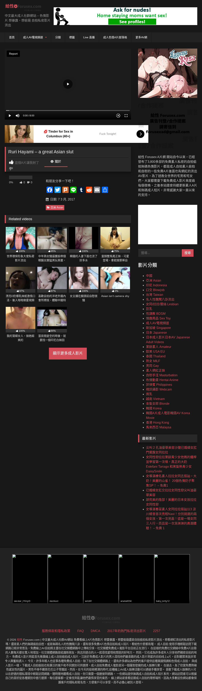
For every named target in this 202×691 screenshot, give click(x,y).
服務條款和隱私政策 (56, 631)
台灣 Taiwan (154, 294)
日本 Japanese (156, 332)
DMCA (95, 631)
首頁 (12, 37)
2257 (156, 631)
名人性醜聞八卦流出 (160, 299)
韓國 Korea (154, 408)
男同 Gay (152, 365)
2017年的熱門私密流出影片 (126, 631)
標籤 (72, 37)
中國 (149, 275)
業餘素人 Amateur (158, 346)
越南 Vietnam (155, 399)
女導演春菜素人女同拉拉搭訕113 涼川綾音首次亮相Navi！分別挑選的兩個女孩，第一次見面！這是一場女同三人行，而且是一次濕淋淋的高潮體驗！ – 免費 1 (171, 518)
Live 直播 (89, 37)
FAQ (80, 631)
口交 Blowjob (155, 290)
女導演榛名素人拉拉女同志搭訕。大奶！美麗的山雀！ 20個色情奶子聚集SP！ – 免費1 (171, 480)
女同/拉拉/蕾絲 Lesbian (162, 304)
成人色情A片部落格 (115, 37)
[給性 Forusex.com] (25, 8)
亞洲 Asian (57, 207)
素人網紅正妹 (155, 370)
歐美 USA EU (155, 351)
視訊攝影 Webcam (159, 389)
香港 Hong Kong (157, 422)
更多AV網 (141, 37)
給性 (19, 639)
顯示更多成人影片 (68, 353)
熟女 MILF (153, 361)
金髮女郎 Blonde (157, 403)
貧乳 (149, 394)
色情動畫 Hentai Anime (162, 380)
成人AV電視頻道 (33, 37)
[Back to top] (189, 679)
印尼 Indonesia (156, 285)
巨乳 (149, 309)
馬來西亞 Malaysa (158, 427)
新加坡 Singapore (158, 328)
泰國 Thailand (156, 356)
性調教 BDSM (156, 313)
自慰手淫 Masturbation (162, 375)
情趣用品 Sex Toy (158, 318)
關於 (57, 161)
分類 (58, 37)
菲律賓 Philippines (159, 384)
